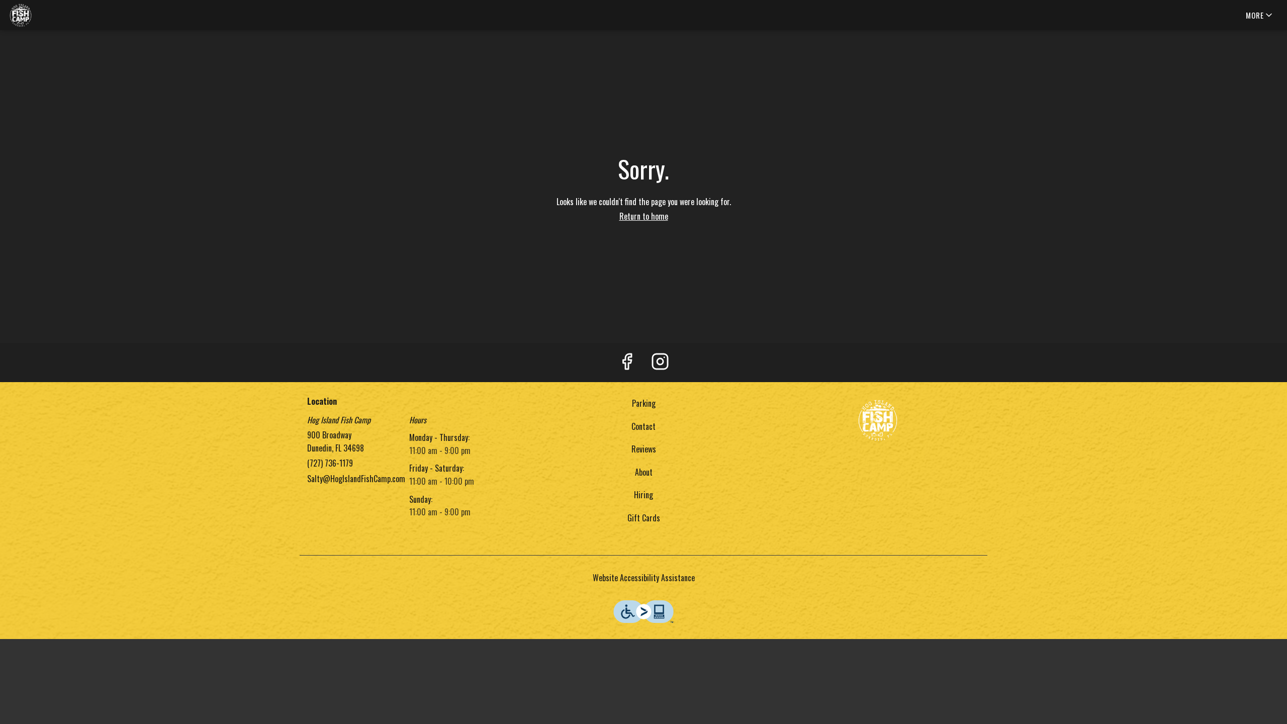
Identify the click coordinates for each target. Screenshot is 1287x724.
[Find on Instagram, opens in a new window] (660, 362)
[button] (1260, 15)
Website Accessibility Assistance (644, 578)
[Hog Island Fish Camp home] (53, 15)
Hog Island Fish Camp (877, 419)
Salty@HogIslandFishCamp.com (356, 479)
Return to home (643, 216)
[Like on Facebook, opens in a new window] (627, 362)
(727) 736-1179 (330, 463)
